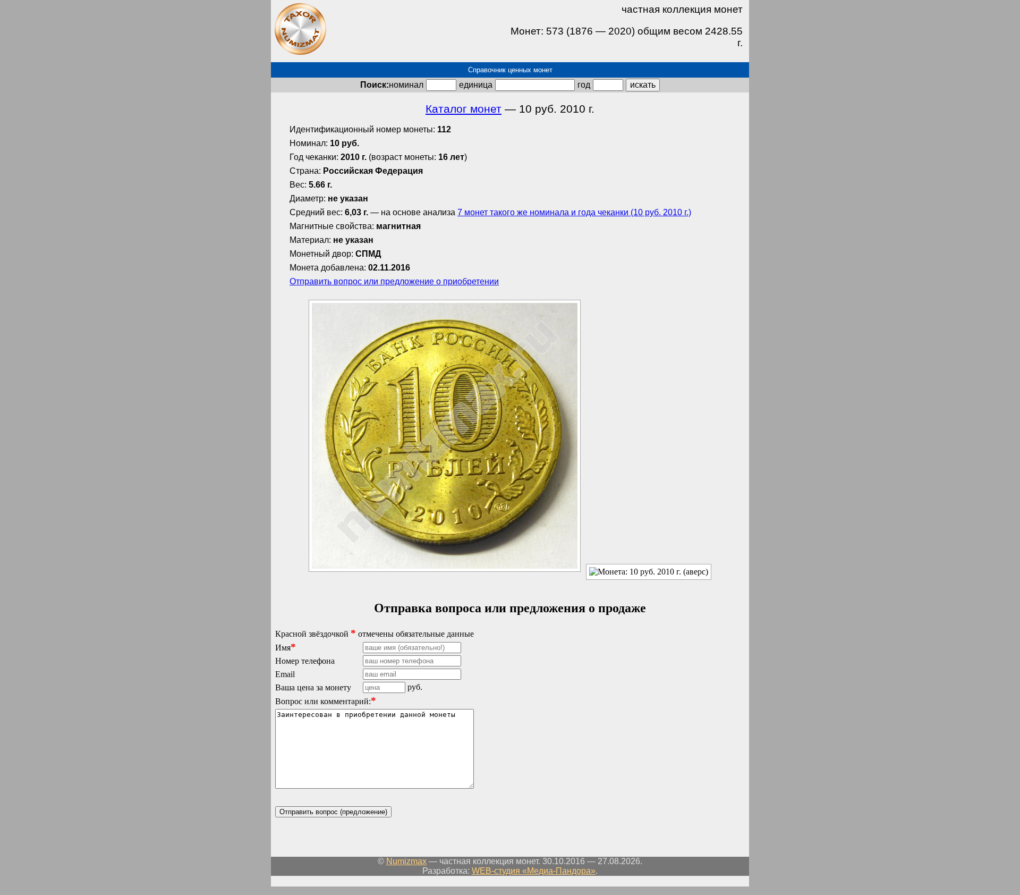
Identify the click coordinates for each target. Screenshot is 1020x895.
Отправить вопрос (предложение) (333, 812)
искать (643, 84)
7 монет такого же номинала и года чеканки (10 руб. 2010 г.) (574, 212)
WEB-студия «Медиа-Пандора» (534, 870)
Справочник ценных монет (510, 70)
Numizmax (406, 861)
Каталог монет (464, 109)
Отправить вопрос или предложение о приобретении (394, 281)
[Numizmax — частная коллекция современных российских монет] (300, 52)
